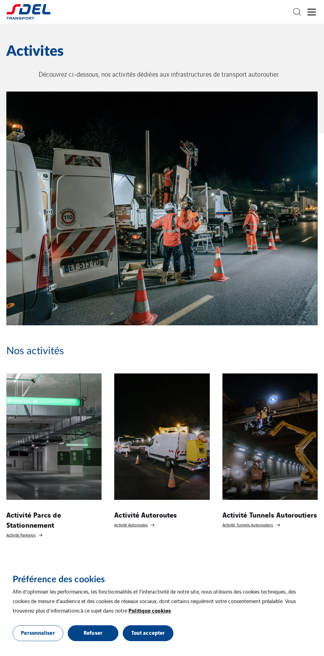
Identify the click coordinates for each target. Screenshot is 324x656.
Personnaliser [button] (38, 632)
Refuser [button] (93, 632)
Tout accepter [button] (148, 632)
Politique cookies (149, 610)
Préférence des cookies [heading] (59, 579)
